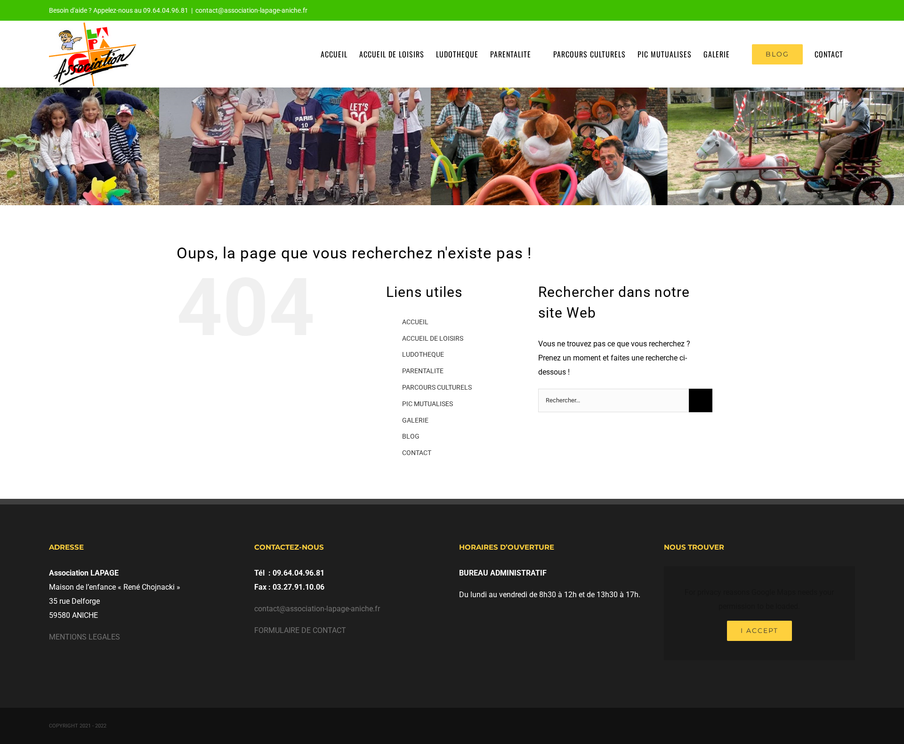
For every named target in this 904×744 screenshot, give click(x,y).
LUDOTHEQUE (423, 354)
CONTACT (416, 452)
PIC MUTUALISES (427, 404)
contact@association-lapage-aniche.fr (251, 10)
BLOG (411, 436)
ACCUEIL (415, 322)
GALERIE (415, 420)
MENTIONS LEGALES (84, 636)
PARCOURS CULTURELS (437, 387)
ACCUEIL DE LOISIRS (432, 338)
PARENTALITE (423, 371)
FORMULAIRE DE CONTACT (300, 630)
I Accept (759, 630)
